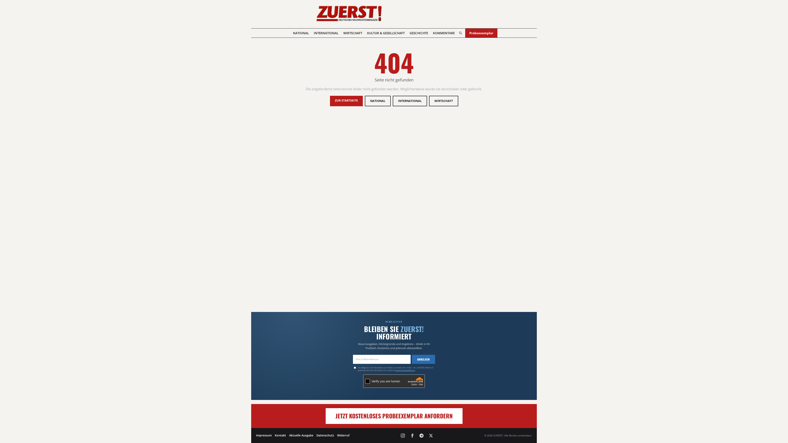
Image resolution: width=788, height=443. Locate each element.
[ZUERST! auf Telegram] (421, 436)
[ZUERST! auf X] (431, 436)
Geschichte (419, 33)
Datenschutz (325, 435)
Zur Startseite (346, 100)
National (301, 33)
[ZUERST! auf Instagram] (403, 436)
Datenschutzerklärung (405, 370)
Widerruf (343, 435)
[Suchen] (460, 33)
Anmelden (423, 359)
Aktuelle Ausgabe (301, 435)
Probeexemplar (481, 33)
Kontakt (280, 435)
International (326, 33)
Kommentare (444, 33)
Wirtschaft (352, 33)
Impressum (264, 435)
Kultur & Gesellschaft (386, 33)
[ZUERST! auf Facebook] (412, 436)
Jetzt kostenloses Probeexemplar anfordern (394, 416)
